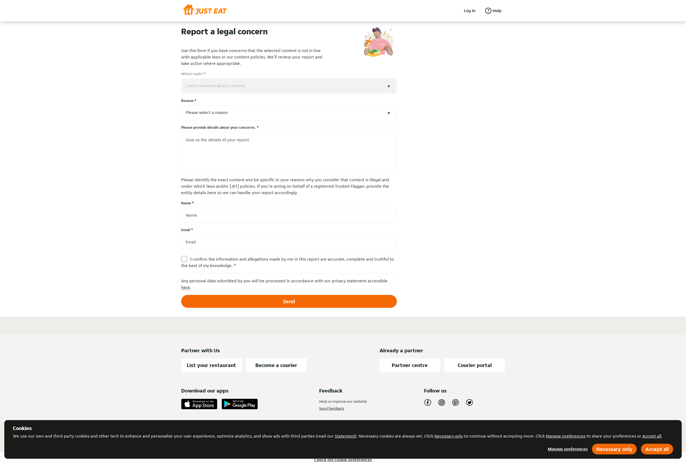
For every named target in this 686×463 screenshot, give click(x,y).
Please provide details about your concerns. (220, 127)
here (185, 287)
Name (187, 203)
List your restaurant (211, 365)
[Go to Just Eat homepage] (205, 10)
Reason (188, 100)
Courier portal (475, 365)
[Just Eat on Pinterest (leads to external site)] (455, 402)
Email (187, 229)
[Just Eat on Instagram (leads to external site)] (441, 402)
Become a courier (276, 365)
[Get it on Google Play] (240, 404)
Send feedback (331, 408)
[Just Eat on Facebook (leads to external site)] (427, 402)
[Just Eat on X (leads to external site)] (469, 402)
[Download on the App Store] (199, 404)
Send (289, 301)
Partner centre (410, 365)
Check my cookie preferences (343, 459)
